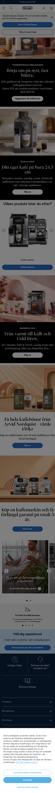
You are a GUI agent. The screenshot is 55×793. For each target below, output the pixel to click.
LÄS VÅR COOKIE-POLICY (27, 762)
